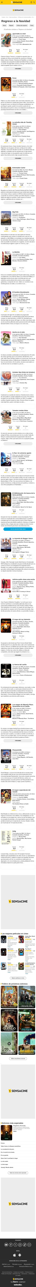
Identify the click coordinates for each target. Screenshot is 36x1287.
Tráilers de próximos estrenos (18, 1058)
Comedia (14, 37)
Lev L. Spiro (22, 712)
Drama (31, 37)
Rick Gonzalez (31, 175)
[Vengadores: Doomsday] (6, 1132)
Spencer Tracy (21, 586)
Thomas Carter (23, 173)
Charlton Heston (21, 799)
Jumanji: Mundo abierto (7, 1167)
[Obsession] (3, 952)
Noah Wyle (20, 502)
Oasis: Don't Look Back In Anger (9, 1158)
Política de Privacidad (6, 1273)
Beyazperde (27, 1264)
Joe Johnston (23, 377)
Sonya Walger (16, 503)
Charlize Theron (16, 548)
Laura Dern (15, 381)
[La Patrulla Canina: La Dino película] (21, 966)
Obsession (10, 949)
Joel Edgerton (31, 131)
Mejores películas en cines (18, 978)
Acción (32, 497)
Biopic (31, 170)
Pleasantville (17, 750)
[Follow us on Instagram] (20, 1245)
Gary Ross (22, 755)
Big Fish (15, 212)
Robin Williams (21, 299)
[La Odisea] (3, 939)
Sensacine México (24, 1266)
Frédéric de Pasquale (18, 87)
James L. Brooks (23, 670)
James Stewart (21, 41)
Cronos (3, 1143)
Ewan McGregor (21, 219)
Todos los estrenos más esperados (18, 1172)
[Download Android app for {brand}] (20, 1255)
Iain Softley (22, 458)
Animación (20, 710)
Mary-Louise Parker (24, 419)
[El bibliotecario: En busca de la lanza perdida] (6, 499)
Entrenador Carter (18, 168)
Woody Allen (22, 836)
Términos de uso (29, 1272)
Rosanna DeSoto (22, 260)
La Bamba (16, 252)
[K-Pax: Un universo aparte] (6, 459)
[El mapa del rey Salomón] (6, 626)
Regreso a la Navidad (15, 21)
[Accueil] (16, 2)
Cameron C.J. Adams (18, 133)
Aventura (14, 498)
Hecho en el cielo (18, 332)
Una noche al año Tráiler (27, 1030)
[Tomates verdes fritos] (6, 417)
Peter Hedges (22, 129)
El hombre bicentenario (20, 292)
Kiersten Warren (22, 301)
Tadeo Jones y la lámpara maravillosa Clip (9, 1006)
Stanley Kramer (23, 584)
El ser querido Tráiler (9, 1030)
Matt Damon (20, 547)
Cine (7, 17)
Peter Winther (23, 500)
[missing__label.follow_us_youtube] (6, 1245)
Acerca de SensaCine (7, 1272)
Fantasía (26, 127)
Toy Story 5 (28, 949)
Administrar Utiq (16, 1273)
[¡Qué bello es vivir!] (6, 40)
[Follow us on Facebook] (11, 1245)
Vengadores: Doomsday (19, 1125)
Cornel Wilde (30, 799)
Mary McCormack (17, 462)
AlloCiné (4, 1264)
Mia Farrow (28, 838)
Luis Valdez (22, 257)
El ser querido (4, 1155)
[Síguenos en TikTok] (25, 1245)
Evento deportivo (29, 542)
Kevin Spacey (21, 460)
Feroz (14, 78)
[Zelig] (6, 837)
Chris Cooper (30, 379)
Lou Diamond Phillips (23, 259)
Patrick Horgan (16, 840)
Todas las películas (13, 17)
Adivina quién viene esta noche (23, 579)
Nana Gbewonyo (17, 176)
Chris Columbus (23, 297)
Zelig (14, 831)
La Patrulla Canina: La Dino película (30, 963)
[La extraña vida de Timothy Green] (6, 128)
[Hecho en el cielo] (6, 338)
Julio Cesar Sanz (30, 87)
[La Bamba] (6, 258)
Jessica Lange (16, 220)
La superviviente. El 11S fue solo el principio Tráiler (27, 1053)
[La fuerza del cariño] (6, 671)
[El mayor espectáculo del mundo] (6, 796)
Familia (30, 376)
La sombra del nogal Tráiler (9, 1053)
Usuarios (18, 49)
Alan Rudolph (23, 337)
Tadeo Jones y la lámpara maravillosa (10, 1146)
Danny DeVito (16, 673)
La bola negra (4, 1164)
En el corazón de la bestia (7, 1152)
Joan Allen (15, 758)
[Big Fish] (6, 218)
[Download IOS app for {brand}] (15, 1255)
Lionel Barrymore (17, 42)
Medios (10, 49)
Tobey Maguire (21, 757)
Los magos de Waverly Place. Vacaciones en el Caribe (22, 705)
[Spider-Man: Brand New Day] (21, 939)
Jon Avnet (22, 416)
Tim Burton (22, 217)
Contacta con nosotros (18, 1272)
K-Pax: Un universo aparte (21, 453)
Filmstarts (15, 1264)
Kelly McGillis (30, 339)
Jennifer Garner (21, 131)
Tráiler (9, 946)
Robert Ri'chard (21, 175)
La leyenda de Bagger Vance (22, 538)
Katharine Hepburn (17, 588)
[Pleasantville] (6, 756)
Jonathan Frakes (23, 625)
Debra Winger (30, 671)
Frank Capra (22, 39)
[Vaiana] (3, 966)
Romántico (27, 335)
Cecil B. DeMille (23, 797)
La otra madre (4, 1161)
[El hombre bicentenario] (6, 298)
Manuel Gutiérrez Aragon (26, 83)
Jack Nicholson (21, 671)
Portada (3, 17)
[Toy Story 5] (21, 952)
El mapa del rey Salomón (21, 619)
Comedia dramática (23, 37)
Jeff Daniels (29, 757)
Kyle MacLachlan (29, 502)
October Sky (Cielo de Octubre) (23, 372)
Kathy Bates (20, 417)
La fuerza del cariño (19, 664)
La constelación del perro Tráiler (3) (27, 1006)
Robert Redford (23, 545)
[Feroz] (6, 84)
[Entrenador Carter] (6, 174)
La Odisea (10, 936)
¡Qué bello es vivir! (19, 34)
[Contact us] (29, 1245)
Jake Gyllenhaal (21, 379)
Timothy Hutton (21, 339)
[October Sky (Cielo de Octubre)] (6, 378)
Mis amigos (25, 49)
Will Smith (27, 547)
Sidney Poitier (30, 586)
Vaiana (9, 963)
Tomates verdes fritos (20, 410)
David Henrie (29, 713)
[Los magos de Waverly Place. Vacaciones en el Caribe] (6, 711)
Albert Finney (30, 219)
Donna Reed (29, 41)
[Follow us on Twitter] (16, 1245)
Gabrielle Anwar (16, 628)
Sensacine (22, 139)
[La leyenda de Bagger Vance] (6, 545)
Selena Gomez (21, 713)
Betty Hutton (16, 800)
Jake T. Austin (16, 715)
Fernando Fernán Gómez (24, 85)
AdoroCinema (7, 1266)
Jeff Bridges (28, 460)
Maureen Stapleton (17, 341)
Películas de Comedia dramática (24, 17)
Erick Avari (27, 626)
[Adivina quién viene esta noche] (6, 586)
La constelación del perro (7, 1149)
